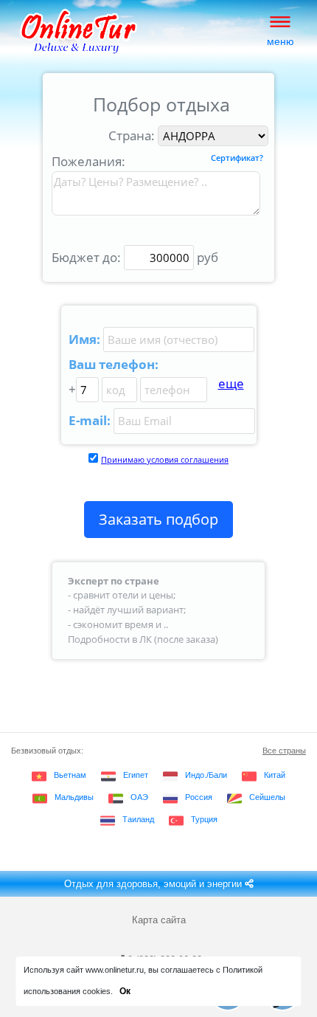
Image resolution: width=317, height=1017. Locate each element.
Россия (198, 797)
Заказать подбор (158, 519)
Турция (204, 819)
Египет (135, 774)
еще (231, 383)
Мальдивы (74, 797)
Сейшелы (267, 797)
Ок (124, 991)
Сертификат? (237, 158)
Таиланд (138, 819)
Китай (274, 774)
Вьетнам (70, 774)
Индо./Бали (206, 774)
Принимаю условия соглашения (165, 459)
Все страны (284, 750)
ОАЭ (139, 797)
